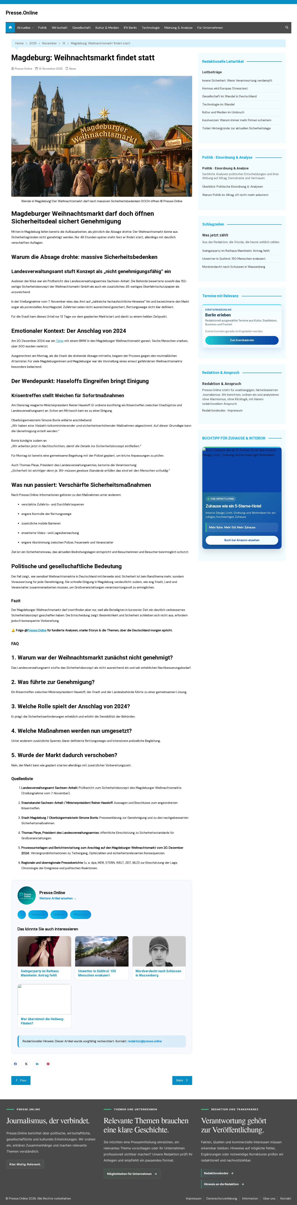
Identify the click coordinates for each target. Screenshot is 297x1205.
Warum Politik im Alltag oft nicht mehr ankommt (235, 195)
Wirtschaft (59, 28)
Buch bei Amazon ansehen (241, 540)
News (72, 68)
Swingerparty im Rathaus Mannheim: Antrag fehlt (236, 251)
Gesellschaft (81, 28)
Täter (60, 341)
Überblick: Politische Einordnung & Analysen (232, 187)
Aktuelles (24, 28)
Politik (42, 28)
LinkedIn (59, 914)
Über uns (269, 1198)
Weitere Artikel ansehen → (58, 898)
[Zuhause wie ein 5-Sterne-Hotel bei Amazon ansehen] (241, 470)
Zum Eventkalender (242, 340)
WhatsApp (80, 914)
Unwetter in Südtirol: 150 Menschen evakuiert (233, 259)
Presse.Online (22, 13)
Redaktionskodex (213, 410)
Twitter (26, 1064)
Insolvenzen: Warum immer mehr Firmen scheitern (236, 120)
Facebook (38, 914)
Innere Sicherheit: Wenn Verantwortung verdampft (237, 81)
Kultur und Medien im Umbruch (223, 112)
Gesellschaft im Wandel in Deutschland (229, 96)
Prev (23, 1080)
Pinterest (48, 1064)
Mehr (179, 1080)
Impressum (235, 410)
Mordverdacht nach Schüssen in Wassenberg (233, 267)
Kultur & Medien (107, 28)
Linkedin (37, 1064)
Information (250, 1198)
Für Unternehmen (210, 28)
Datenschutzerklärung (221, 1198)
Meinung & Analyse (178, 28)
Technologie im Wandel (218, 104)
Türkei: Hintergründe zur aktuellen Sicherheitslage (236, 128)
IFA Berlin (130, 28)
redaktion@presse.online (145, 1041)
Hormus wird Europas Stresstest (225, 88)
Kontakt (285, 1198)
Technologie (151, 28)
